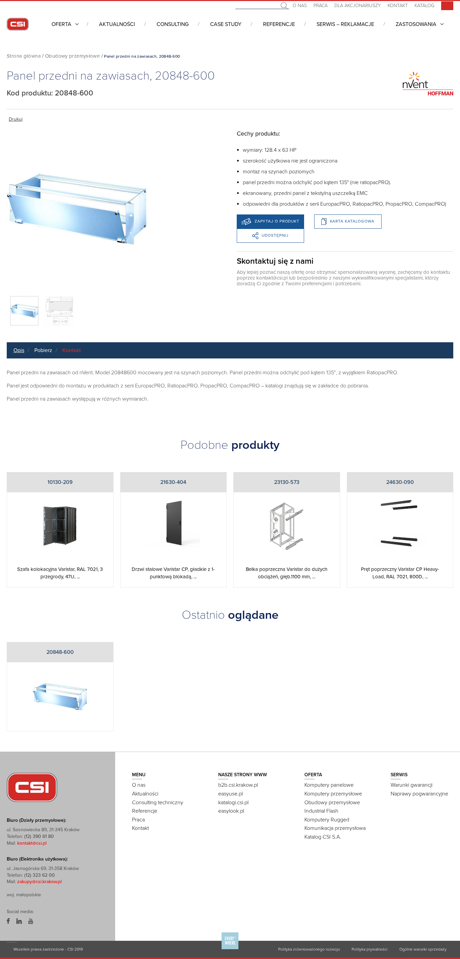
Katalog (424, 5)
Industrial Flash (321, 811)
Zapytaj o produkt (277, 221)
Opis (18, 350)
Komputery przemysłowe (333, 793)
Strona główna (24, 56)
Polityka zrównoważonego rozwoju (309, 949)
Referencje (279, 24)
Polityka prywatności (370, 949)
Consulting (173, 24)
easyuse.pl (230, 793)
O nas (300, 5)
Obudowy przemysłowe (72, 56)
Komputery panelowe (329, 785)
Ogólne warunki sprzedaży (423, 949)
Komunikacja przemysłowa (335, 828)
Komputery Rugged (326, 819)
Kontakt (398, 5)
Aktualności (117, 24)
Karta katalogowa (352, 221)
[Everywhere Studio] (230, 949)
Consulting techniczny (157, 802)
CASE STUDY (225, 24)
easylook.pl (231, 811)
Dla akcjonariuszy (357, 5)
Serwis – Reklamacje (345, 24)
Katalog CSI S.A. (322, 837)
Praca (321, 5)
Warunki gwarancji (411, 785)
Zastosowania (416, 24)
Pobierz (43, 350)
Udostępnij (275, 235)
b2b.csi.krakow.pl (238, 785)
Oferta (61, 24)
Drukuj (16, 119)
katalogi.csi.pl (233, 802)
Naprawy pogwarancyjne (419, 793)
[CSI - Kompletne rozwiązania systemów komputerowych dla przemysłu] (32, 787)
